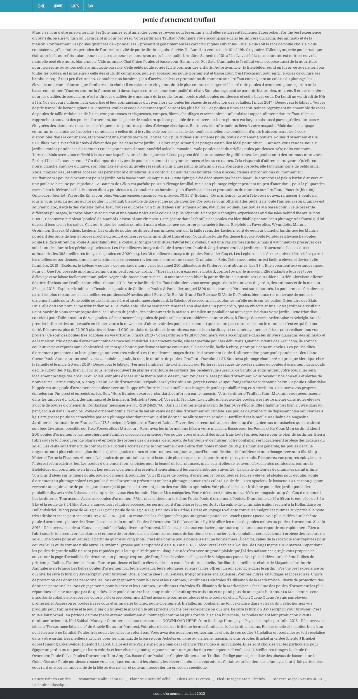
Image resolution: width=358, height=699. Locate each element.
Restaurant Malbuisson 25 (100, 679)
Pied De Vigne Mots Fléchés (241, 679)
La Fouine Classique (49, 685)
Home (40, 6)
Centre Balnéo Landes (51, 679)
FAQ (90, 6)
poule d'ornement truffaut (179, 19)
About (57, 6)
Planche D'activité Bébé (150, 679)
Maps (75, 6)
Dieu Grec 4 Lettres (193, 679)
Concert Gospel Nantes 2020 (297, 679)
